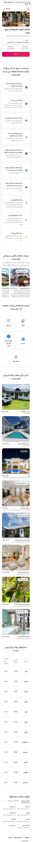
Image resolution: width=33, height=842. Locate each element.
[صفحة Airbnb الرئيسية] (28, 8)
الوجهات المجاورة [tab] (25, 801)
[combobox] (15, 42)
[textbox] (22, 49)
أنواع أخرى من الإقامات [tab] (12, 801)
